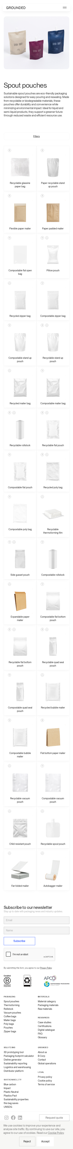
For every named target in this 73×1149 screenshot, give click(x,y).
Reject (27, 1141)
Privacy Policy (46, 968)
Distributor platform (14, 1071)
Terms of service (46, 1084)
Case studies (44, 1022)
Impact (7, 1088)
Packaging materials (48, 1005)
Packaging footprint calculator (19, 1056)
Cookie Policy (56, 1133)
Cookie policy (45, 1080)
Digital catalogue (46, 1030)
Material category (47, 1001)
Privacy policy (45, 1077)
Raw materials (45, 1009)
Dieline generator (13, 1059)
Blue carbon (10, 1084)
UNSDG (8, 1107)
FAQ (40, 1033)
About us (42, 1052)
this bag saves (11, 1103)
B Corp (41, 1056)
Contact (42, 1059)
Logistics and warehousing (17, 1067)
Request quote (54, 1117)
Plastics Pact (10, 1095)
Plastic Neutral (11, 1092)
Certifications (44, 1026)
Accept (45, 1141)
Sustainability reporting (15, 1063)
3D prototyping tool (14, 1052)
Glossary (42, 1037)
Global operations (47, 1063)
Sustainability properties (16, 1099)
